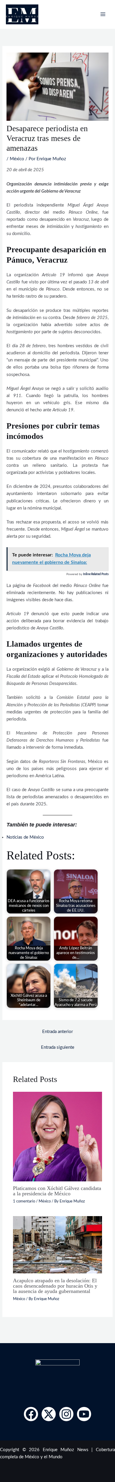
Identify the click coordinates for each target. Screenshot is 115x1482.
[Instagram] (66, 1414)
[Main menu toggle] (103, 14)
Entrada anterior (57, 1031)
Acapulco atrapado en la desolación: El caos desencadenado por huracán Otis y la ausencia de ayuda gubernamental (55, 1286)
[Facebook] (31, 1414)
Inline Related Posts (96, 574)
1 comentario (24, 1201)
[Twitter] (49, 1414)
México (17, 159)
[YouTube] (84, 1414)
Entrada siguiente (57, 1047)
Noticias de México (25, 837)
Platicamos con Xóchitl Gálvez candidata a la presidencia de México (57, 1191)
